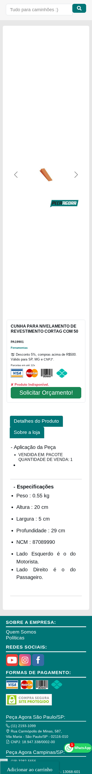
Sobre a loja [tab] (27, 432)
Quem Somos (21, 632)
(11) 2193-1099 (23, 726)
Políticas (15, 637)
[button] (15, 174)
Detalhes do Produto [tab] (36, 421)
